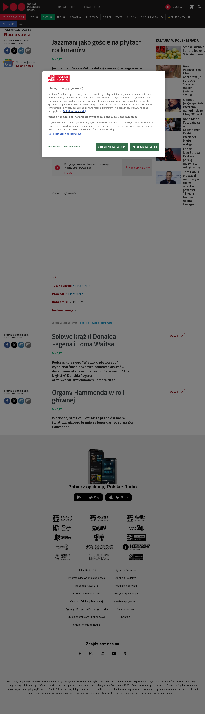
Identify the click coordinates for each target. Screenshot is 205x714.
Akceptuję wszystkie (145, 146)
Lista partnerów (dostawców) (64, 133)
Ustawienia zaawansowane (64, 146)
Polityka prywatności (74, 111)
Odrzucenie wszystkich (111, 146)
